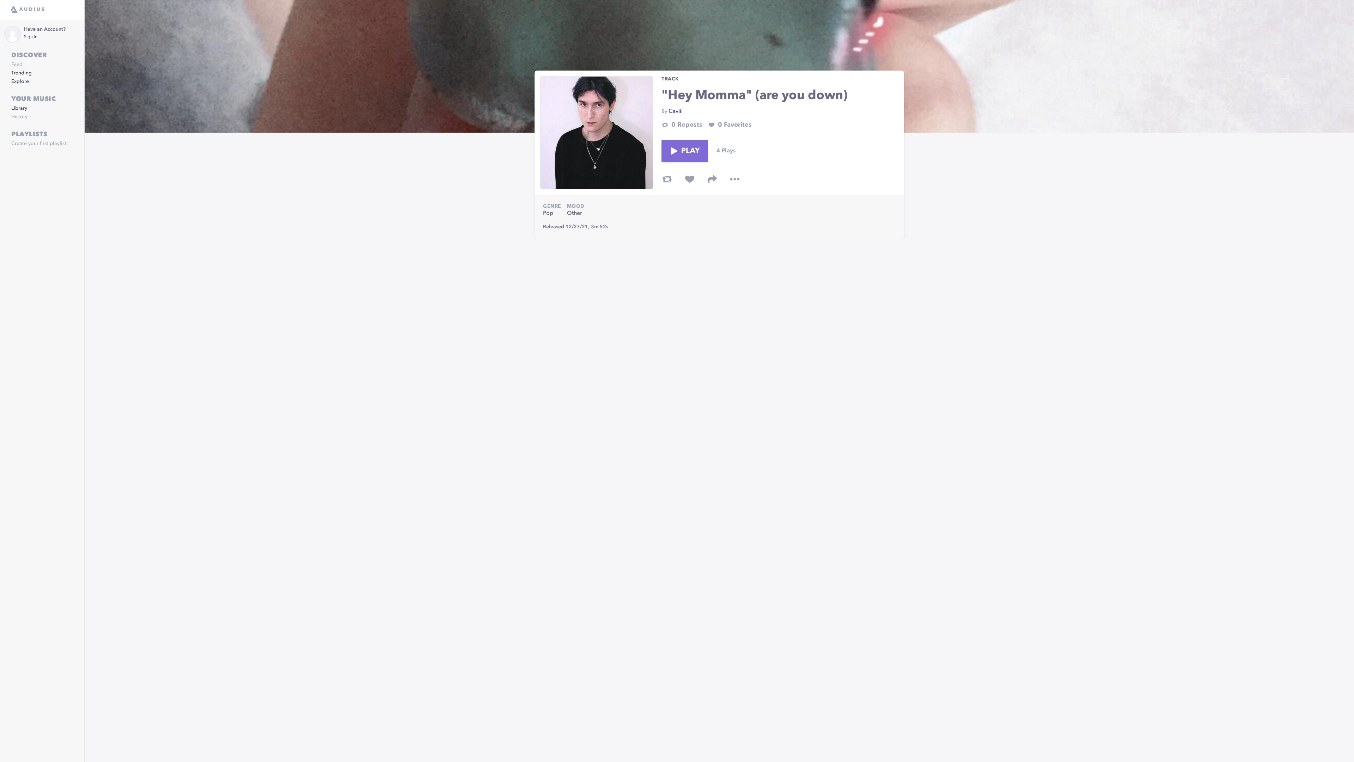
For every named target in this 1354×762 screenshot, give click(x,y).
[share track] (712, 179)
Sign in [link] (30, 37)
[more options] (734, 179)
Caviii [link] (676, 111)
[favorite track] (689, 179)
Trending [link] (21, 73)
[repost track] (667, 179)
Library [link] (19, 108)
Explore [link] (20, 81)
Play (690, 151)
